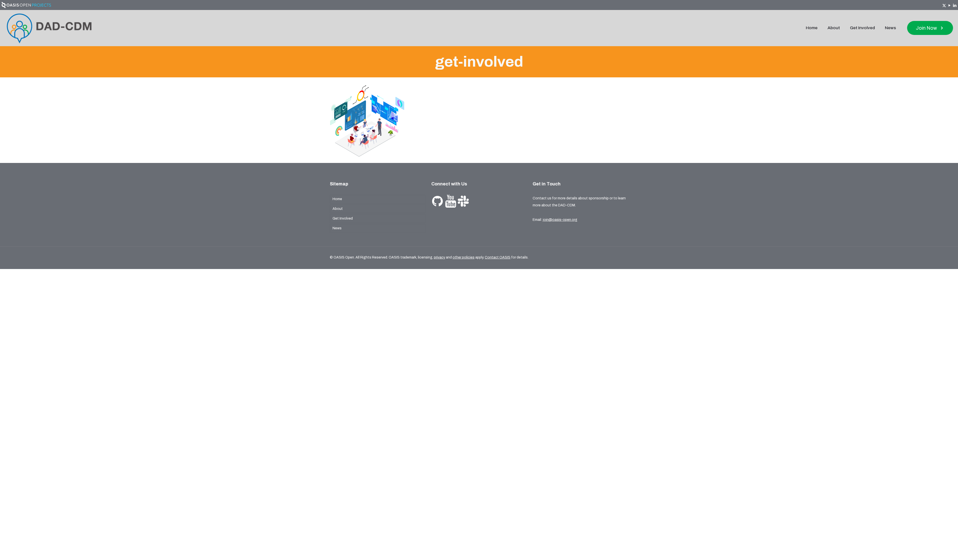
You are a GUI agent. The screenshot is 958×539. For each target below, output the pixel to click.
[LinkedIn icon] (955, 5)
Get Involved (343, 218)
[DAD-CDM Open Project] (49, 28)
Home (337, 199)
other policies (464, 257)
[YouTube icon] (949, 5)
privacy (439, 257)
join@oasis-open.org (560, 220)
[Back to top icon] (934, 529)
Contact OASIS (497, 257)
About (338, 209)
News (337, 228)
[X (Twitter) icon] (944, 5)
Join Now (926, 28)
